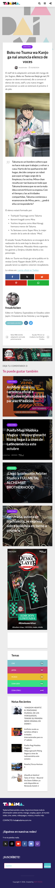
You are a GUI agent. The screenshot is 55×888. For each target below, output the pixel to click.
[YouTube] (18, 843)
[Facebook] (24, 843)
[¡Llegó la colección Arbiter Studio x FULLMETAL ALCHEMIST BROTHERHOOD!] (27, 482)
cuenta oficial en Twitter (28, 270)
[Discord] (31, 843)
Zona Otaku (27, 47)
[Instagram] (12, 843)
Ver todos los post (14, 323)
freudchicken (22, 68)
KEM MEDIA (38, 882)
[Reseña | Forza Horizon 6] (16, 766)
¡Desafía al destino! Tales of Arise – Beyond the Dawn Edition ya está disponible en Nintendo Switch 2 (33, 780)
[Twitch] (37, 843)
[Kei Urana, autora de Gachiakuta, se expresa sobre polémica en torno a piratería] (27, 525)
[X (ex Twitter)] (5, 843)
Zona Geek (11, 468)
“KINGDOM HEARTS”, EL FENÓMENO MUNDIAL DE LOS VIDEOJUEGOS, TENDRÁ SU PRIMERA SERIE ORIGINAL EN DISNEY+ (33, 715)
